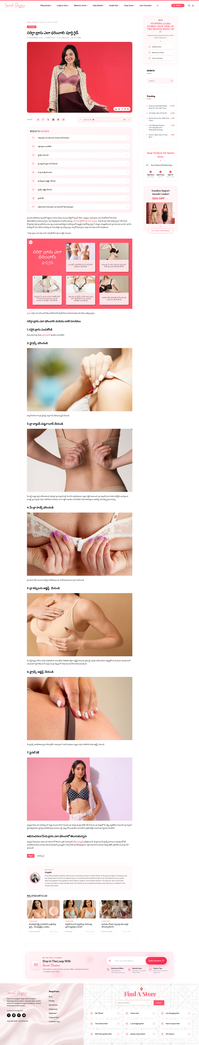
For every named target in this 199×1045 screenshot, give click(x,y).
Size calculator (146, 5)
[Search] (189, 5)
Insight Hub (113, 5)
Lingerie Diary (62, 5)
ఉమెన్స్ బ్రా (40, 856)
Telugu (35, 22)
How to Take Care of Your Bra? (158, 136)
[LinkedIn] (53, 120)
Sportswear (53, 1005)
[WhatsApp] (63, 120)
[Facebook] (43, 120)
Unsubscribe (19, 1010)
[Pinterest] (58, 120)
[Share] (38, 120)
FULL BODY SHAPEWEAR (160, 231)
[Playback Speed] (129, 119)
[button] (193, 5)
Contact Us (10, 1010)
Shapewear (53, 1009)
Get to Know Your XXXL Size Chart (159, 119)
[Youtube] (24, 1015)
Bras (50, 997)
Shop (178, 5)
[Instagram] (14, 1015)
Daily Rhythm (98, 5)
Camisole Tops (54, 1021)
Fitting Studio (45, 5)
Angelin (48, 872)
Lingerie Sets (54, 1017)
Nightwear (53, 1013)
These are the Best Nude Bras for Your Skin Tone (158, 107)
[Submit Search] (172, 81)
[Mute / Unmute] (124, 119)
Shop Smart (128, 5)
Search (159, 1003)
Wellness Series (80, 5)
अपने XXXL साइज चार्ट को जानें (158, 113)
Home (29, 22)
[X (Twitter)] (48, 120)
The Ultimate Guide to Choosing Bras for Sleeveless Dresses (157, 127)
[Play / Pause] (80, 119)
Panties (51, 1001)
